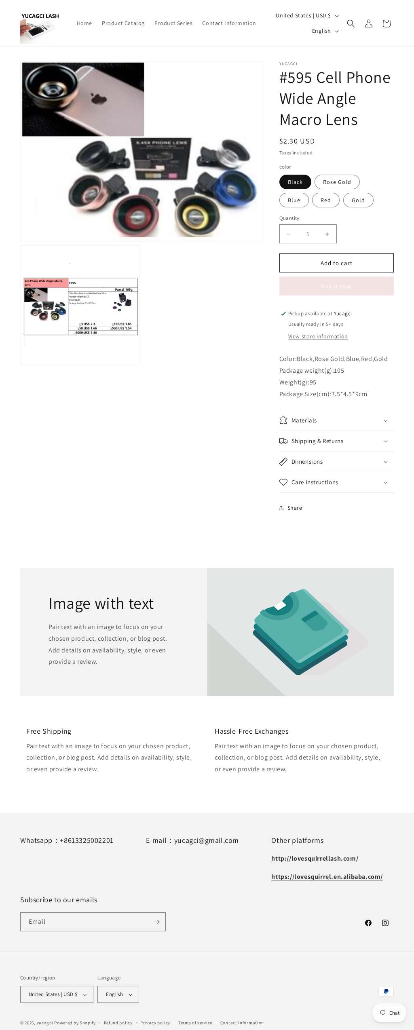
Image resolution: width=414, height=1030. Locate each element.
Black (295, 182)
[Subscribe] (156, 921)
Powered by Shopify (75, 1023)
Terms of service (195, 1023)
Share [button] (294, 507)
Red (326, 200)
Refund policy (118, 1023)
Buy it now (336, 286)
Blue (294, 200)
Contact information (242, 1023)
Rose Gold (337, 182)
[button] (351, 23)
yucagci (45, 1023)
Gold (358, 200)
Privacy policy (155, 1023)
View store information (318, 336)
